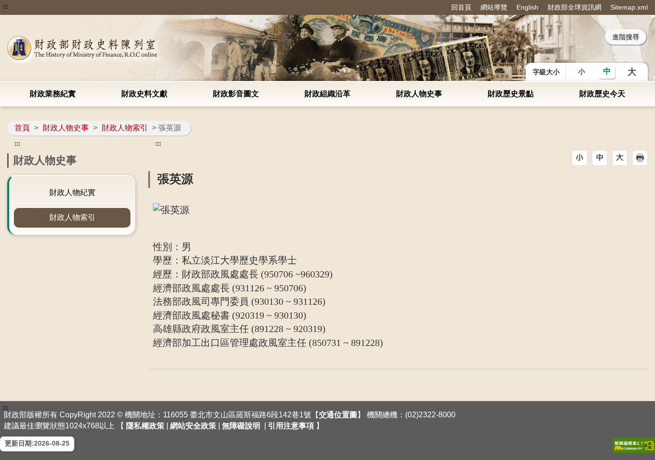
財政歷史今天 (602, 94)
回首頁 (461, 7)
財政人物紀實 (72, 192)
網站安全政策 (193, 426)
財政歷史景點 (511, 94)
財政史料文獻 (144, 94)
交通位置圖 (338, 415)
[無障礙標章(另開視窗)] (634, 445)
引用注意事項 (291, 426)
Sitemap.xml (629, 7)
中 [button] (607, 71)
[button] (579, 158)
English (527, 7)
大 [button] (632, 72)
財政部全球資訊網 (574, 7)
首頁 (22, 128)
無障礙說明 (241, 426)
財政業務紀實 (53, 94)
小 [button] (581, 71)
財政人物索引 (125, 128)
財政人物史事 (419, 94)
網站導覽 (493, 7)
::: (5, 6)
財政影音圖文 (236, 94)
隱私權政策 (145, 426)
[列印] (640, 158)
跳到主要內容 (25, 6)
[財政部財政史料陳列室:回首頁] (135, 48)
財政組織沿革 (327, 94)
